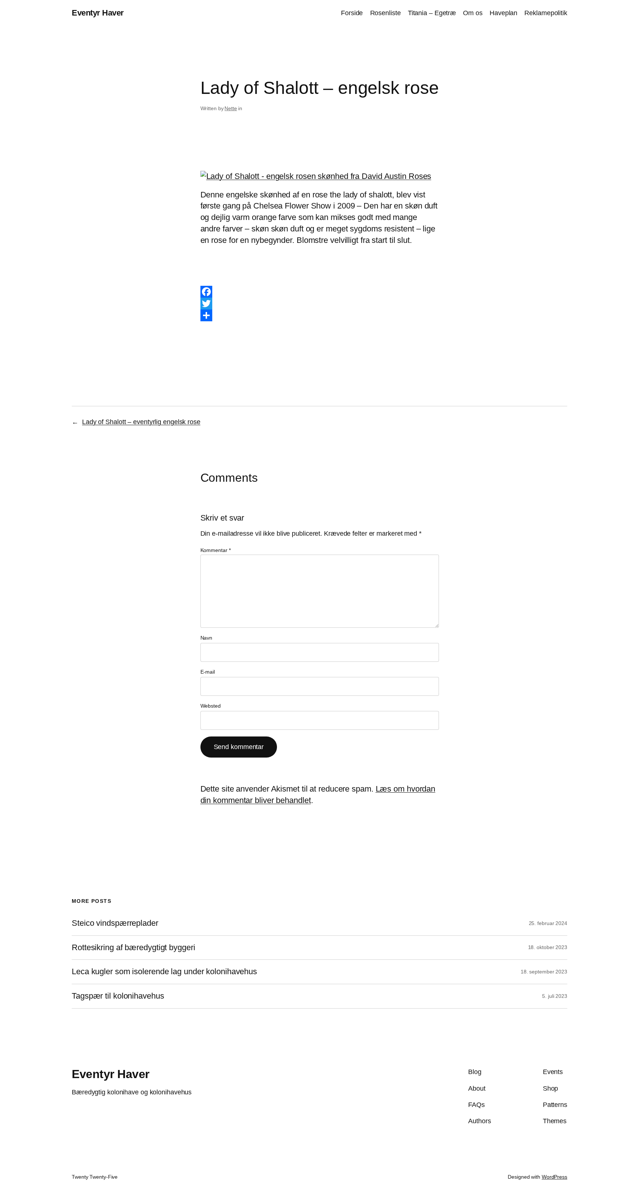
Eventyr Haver (98, 12)
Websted (210, 706)
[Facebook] (319, 292)
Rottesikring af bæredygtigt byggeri (133, 947)
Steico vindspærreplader (115, 923)
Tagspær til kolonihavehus (118, 996)
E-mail (207, 672)
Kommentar (215, 550)
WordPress (554, 1177)
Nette (230, 108)
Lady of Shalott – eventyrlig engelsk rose (141, 422)
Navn (206, 638)
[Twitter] (319, 303)
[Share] (319, 315)
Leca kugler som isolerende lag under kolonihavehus (164, 971)
